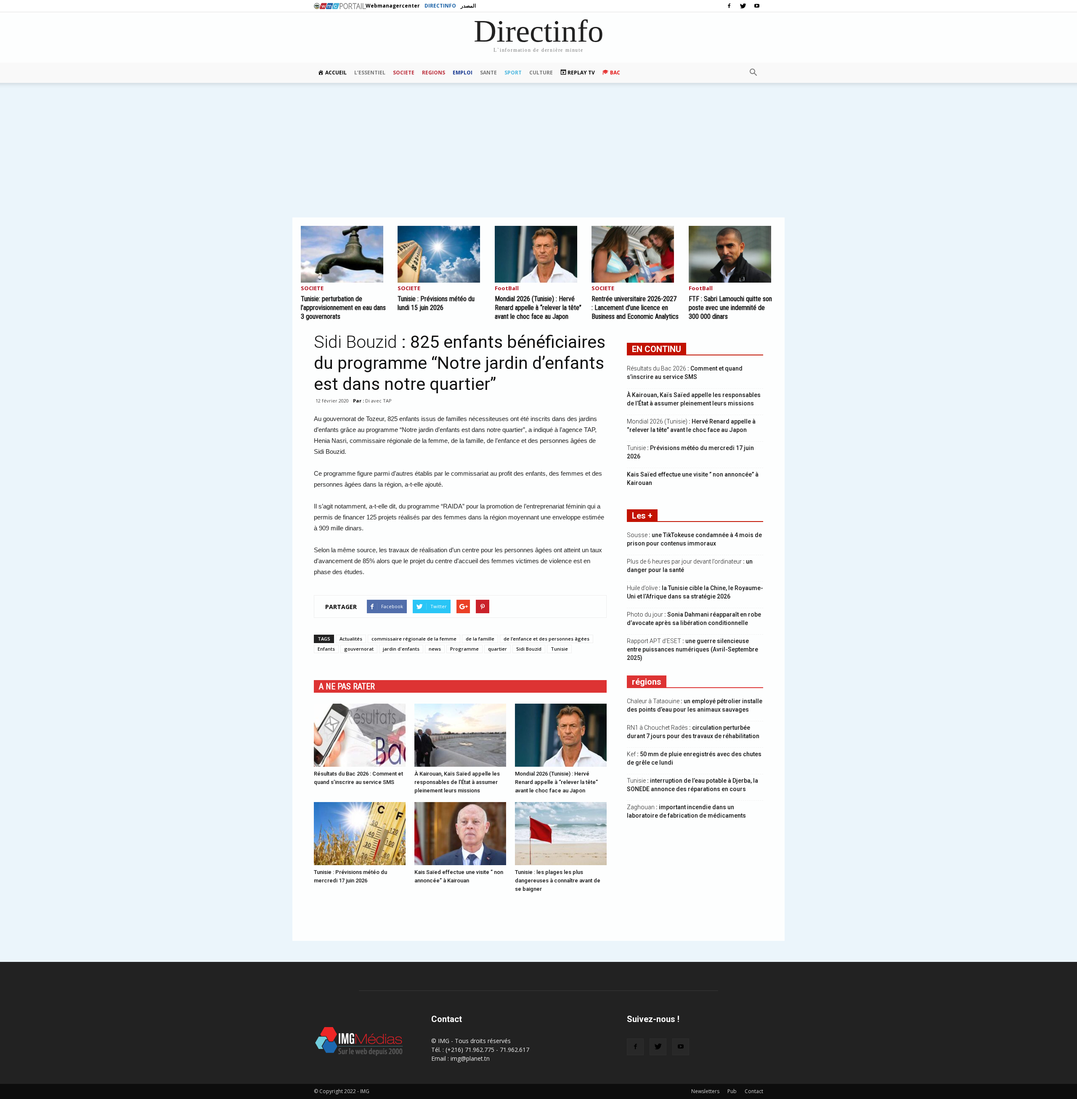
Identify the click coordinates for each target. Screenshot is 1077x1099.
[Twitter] (743, 6)
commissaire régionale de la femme (413, 639)
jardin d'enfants (401, 649)
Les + (642, 516)
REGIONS (433, 72)
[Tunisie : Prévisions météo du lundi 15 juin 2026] (441, 254)
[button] (753, 73)
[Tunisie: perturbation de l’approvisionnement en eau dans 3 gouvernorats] (344, 254)
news (435, 649)
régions (646, 682)
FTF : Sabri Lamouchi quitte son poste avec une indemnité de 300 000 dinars (730, 307)
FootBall (507, 289)
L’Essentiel (369, 72)
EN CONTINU (656, 349)
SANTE (488, 72)
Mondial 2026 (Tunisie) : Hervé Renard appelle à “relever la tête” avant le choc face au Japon (538, 307)
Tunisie (559, 649)
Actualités (351, 639)
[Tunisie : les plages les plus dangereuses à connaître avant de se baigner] (561, 833)
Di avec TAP (378, 400)
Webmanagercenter (393, 5)
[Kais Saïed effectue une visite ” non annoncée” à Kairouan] (460, 833)
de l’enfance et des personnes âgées (546, 639)
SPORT (513, 72)
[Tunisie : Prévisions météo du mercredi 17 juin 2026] (360, 833)
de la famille (480, 639)
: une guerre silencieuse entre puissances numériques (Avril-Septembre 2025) (692, 649)
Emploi (462, 72)
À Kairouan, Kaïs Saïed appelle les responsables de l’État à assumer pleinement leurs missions (457, 782)
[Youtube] (757, 6)
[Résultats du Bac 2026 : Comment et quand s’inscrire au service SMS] (360, 735)
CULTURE (541, 72)
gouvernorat (359, 649)
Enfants (326, 649)
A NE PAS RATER (347, 686)
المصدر (468, 5)
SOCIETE (403, 72)
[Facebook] (729, 6)
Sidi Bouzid (528, 649)
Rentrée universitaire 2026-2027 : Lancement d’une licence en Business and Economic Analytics (635, 307)
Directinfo (440, 5)
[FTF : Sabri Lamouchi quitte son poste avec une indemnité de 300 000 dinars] (732, 254)
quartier (497, 649)
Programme (464, 649)
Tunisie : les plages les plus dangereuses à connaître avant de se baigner (557, 880)
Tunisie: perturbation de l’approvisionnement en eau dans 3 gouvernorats (343, 307)
